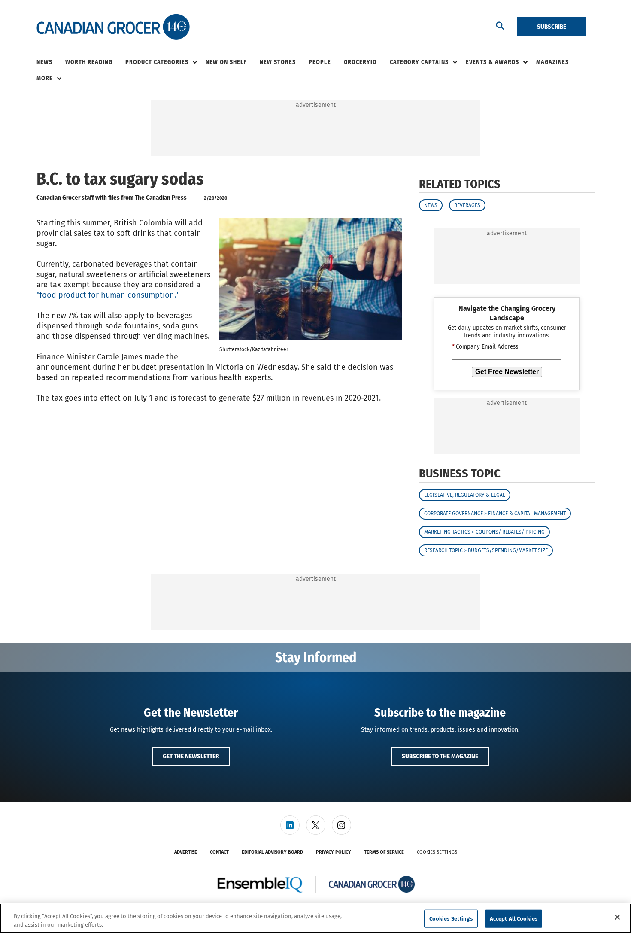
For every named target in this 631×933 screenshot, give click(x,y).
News (430, 205)
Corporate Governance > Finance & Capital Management (495, 514)
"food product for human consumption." (107, 295)
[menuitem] (50, 62)
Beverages (467, 205)
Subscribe (551, 26)
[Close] (617, 917)
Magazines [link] (552, 62)
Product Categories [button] (156, 62)
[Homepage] (113, 27)
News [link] (44, 62)
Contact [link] (219, 852)
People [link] (320, 62)
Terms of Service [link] (384, 852)
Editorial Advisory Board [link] (272, 852)
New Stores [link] (278, 62)
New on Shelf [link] (226, 62)
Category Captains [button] (419, 62)
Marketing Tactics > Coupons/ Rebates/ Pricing (484, 532)
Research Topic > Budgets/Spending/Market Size (486, 550)
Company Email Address (485, 346)
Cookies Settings (437, 852)
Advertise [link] (185, 852)
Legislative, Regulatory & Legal (464, 495)
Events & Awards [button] (492, 62)
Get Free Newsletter (507, 371)
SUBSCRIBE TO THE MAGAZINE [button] (440, 756)
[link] (290, 825)
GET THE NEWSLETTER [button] (191, 756)
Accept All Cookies (513, 918)
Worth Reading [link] (88, 62)
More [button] (44, 78)
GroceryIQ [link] (360, 62)
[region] (315, 918)
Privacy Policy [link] (333, 852)
